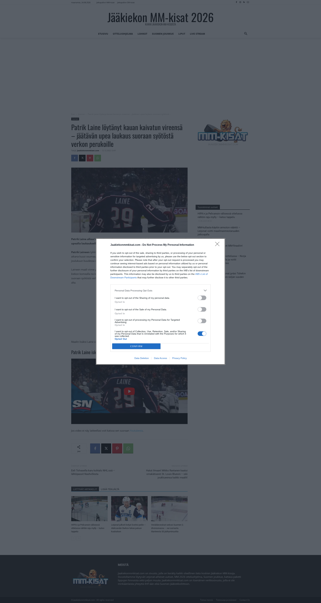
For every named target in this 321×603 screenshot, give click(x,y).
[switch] (202, 298)
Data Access (160, 358)
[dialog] (160, 301)
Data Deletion (141, 358)
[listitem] (160, 290)
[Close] (218, 245)
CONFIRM (136, 346)
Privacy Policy (179, 358)
